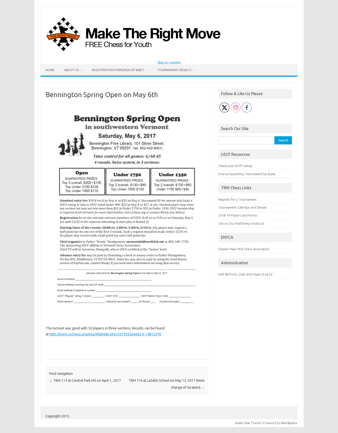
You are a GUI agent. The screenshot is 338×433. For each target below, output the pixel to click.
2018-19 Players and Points (237, 215)
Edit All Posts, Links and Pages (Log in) (245, 274)
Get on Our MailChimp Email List (241, 223)
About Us (71, 70)
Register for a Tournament (237, 199)
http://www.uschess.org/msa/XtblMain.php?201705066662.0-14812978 (105, 334)
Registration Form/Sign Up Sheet (118, 70)
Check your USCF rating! (235, 165)
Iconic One (242, 423)
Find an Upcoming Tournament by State (246, 174)
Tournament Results (174, 70)
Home (50, 70)
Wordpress (289, 423)
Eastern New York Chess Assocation (243, 249)
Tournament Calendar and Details (242, 207)
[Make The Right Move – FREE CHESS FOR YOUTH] (159, 52)
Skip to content (169, 63)
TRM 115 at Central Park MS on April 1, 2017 (85, 380)
